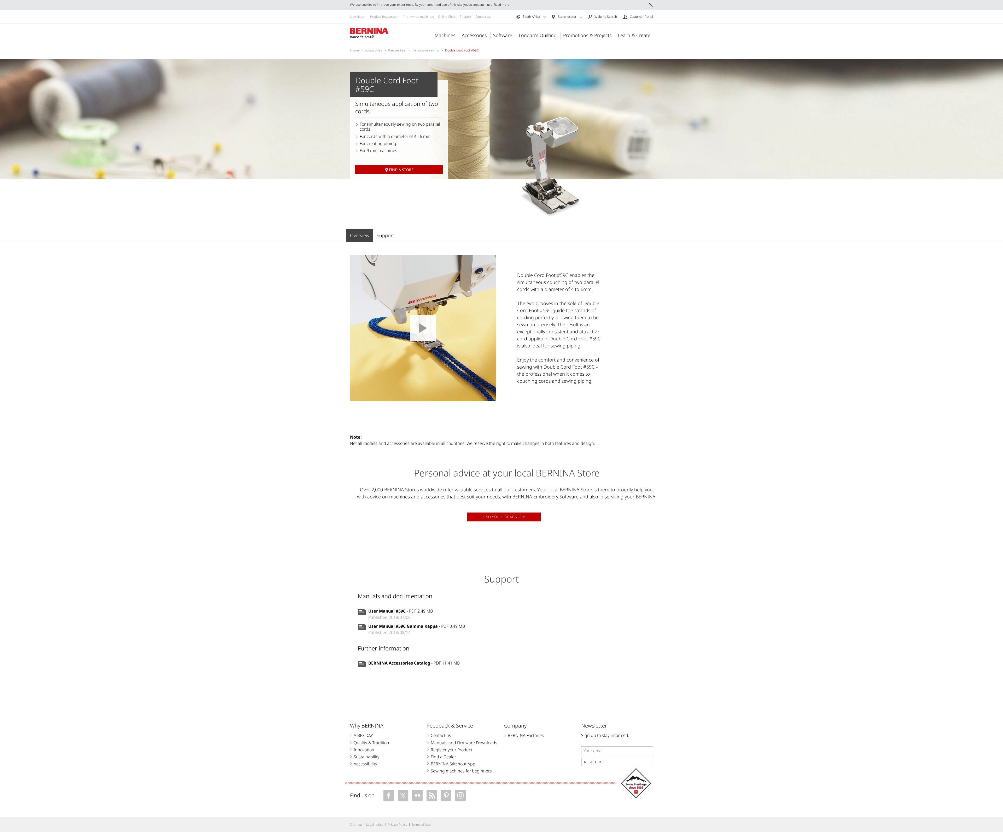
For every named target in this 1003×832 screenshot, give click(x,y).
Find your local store (504, 516)
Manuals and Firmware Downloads (464, 743)
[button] (544, 17)
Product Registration (384, 16)
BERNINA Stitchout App (453, 764)
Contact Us (483, 16)
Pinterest (446, 795)
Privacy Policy (397, 824)
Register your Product (451, 750)
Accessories (474, 35)
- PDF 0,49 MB (416, 626)
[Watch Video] (423, 328)
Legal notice (374, 824)
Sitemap (356, 824)
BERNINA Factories (526, 735)
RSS (432, 795)
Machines (445, 35)
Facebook (388, 795)
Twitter (403, 795)
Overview (359, 235)
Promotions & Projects (587, 35)
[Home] (369, 33)
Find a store (401, 169)
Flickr (417, 795)
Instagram (460, 795)
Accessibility (365, 764)
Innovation (364, 750)
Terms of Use (421, 824)
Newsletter (358, 16)
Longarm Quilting (538, 35)
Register (592, 761)
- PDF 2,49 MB (400, 611)
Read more (502, 4)
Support (465, 16)
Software (502, 35)
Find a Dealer (443, 757)
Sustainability (367, 757)
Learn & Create (634, 35)
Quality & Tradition (371, 743)
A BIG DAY (363, 735)
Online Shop (447, 16)
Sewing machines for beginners (461, 771)
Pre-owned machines (419, 16)
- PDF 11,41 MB (414, 663)
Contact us (441, 735)
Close (651, 5)
